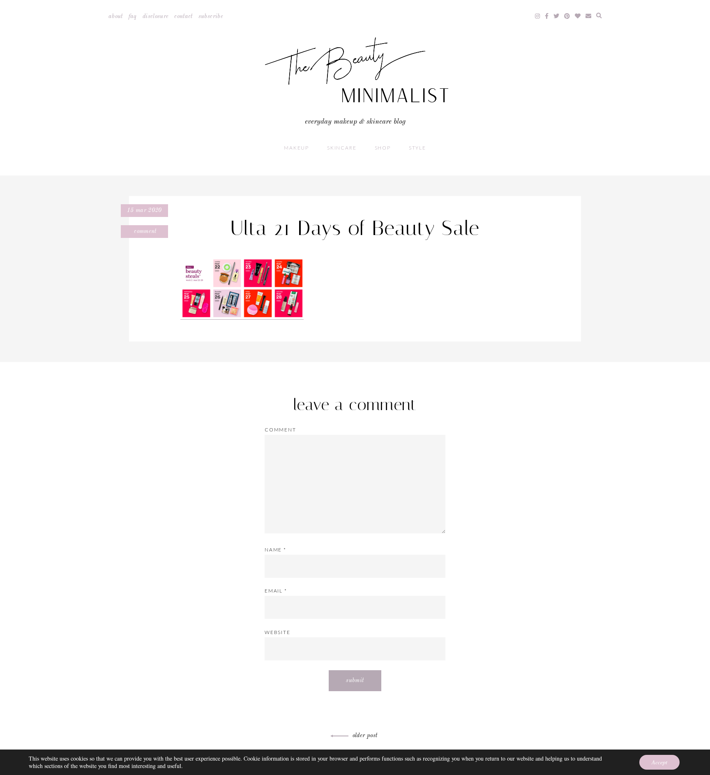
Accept (659, 762)
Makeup (296, 148)
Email (276, 591)
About (115, 16)
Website (277, 632)
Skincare (341, 148)
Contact (183, 16)
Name (275, 550)
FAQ (133, 16)
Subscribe (210, 16)
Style (417, 148)
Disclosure (156, 16)
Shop (383, 148)
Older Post (365, 735)
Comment (144, 231)
